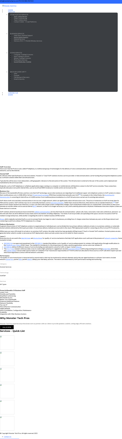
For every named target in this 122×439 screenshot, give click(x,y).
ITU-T (9, 249)
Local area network (74, 249)
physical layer (37, 238)
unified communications (42, 212)
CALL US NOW (6, 327)
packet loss (9, 259)
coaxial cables (11, 250)
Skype (2, 219)
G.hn (12, 249)
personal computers (57, 203)
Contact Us (7, 436)
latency (29, 259)
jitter (20, 259)
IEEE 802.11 (39, 243)
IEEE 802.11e (8, 243)
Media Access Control (13, 245)
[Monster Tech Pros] (9, 6)
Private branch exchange (41, 195)
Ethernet (78, 247)
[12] (114, 202)
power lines (106, 249)
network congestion (111, 238)
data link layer (25, 238)
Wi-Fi (34, 206)
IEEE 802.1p (8, 247)
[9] (79, 194)
